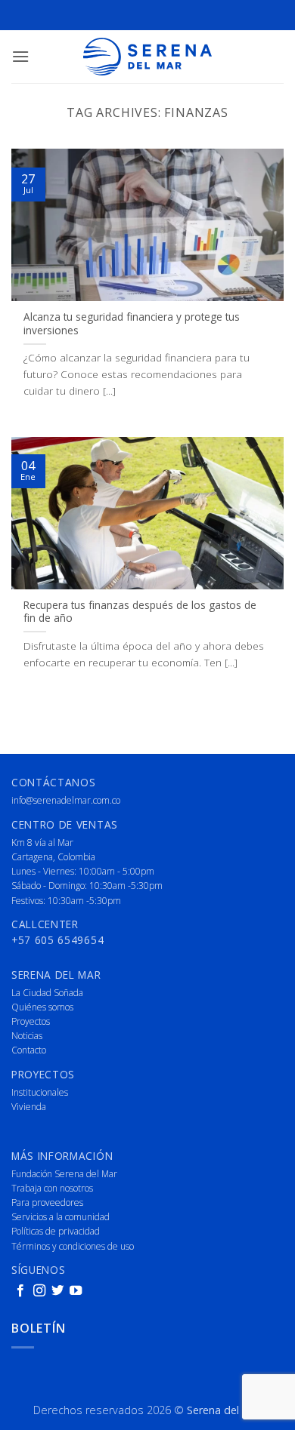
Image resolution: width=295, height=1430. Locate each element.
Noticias (26, 1035)
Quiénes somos (42, 1007)
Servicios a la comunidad (60, 1216)
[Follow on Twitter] (57, 1291)
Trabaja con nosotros (52, 1188)
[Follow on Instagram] (39, 1291)
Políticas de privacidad (55, 1231)
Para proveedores (47, 1202)
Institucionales (39, 1092)
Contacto (28, 1050)
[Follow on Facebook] (20, 1291)
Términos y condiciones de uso (72, 1246)
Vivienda (28, 1106)
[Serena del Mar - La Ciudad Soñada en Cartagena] (147, 56)
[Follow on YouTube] (76, 1291)
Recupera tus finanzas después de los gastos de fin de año (139, 611)
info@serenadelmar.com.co (65, 800)
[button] (20, 56)
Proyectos (30, 1021)
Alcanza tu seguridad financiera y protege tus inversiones (131, 323)
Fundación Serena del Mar (64, 1173)
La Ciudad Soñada (47, 992)
